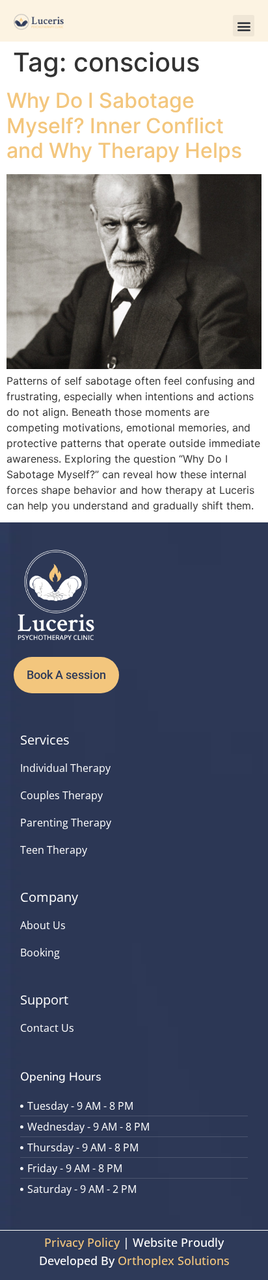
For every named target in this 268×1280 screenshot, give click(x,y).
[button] (243, 25)
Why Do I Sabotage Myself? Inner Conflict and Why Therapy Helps (124, 125)
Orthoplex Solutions (174, 1260)
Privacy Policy (82, 1242)
